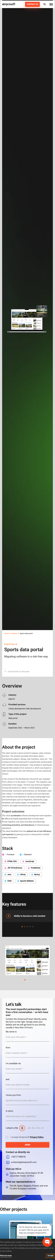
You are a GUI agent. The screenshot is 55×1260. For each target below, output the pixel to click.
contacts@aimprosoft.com (23, 1162)
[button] (51, 4)
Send (27, 1144)
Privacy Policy (36, 1137)
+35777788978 (18, 1156)
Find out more (6, 1256)
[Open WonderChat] (47, 1242)
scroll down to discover (19, 671)
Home (6, 633)
